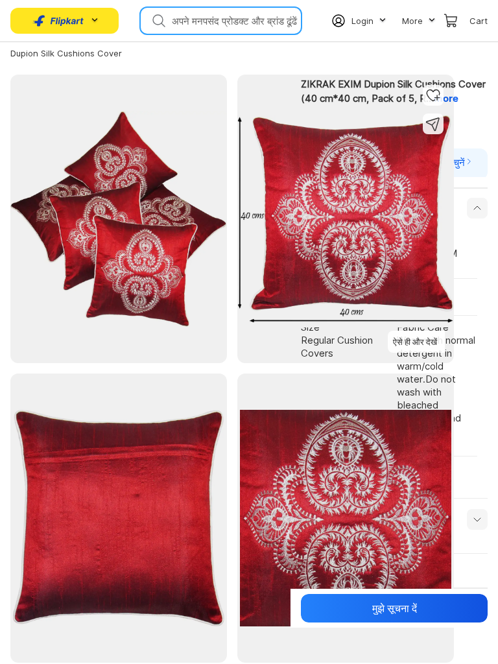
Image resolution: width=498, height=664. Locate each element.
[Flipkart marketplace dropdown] (58, 21)
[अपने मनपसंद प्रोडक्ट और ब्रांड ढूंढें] (157, 21)
